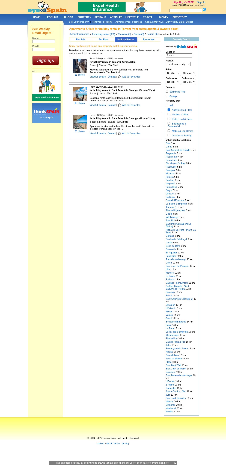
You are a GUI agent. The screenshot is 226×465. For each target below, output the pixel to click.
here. (166, 462)
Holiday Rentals (126, 39)
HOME (36, 17)
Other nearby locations (178, 140)
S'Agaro (170, 384)
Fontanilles (172, 187)
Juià (168, 394)
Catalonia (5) (124, 34)
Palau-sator (172, 156)
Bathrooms (188, 78)
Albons (170, 352)
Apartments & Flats (181, 110)
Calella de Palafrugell (177, 239)
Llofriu (169, 146)
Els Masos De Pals (176, 163)
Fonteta (170, 177)
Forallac (170, 180)
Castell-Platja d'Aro (176, 341)
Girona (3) (139, 34)
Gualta (169, 242)
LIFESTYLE (132, 17)
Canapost (171, 170)
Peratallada (172, 160)
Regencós (171, 153)
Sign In (201, 2)
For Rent (103, 39)
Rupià (169, 295)
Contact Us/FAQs (154, 21)
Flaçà (169, 362)
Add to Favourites (131, 76)
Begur (169, 190)
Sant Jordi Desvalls (176, 398)
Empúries (171, 405)
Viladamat (171, 408)
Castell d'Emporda (175, 200)
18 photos (80, 103)
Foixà (169, 325)
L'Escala (170, 381)
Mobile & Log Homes (182, 131)
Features (170, 87)
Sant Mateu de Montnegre (179, 375)
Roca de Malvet (174, 358)
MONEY (163, 17)
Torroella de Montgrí (176, 259)
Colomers (171, 372)
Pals (168, 143)
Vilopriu (170, 401)
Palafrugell (171, 166)
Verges (170, 315)
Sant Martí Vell (174, 365)
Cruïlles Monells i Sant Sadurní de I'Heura (177, 287)
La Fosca (171, 276)
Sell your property (79, 21)
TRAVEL (148, 17)
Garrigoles (171, 388)
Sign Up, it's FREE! (183, 2)
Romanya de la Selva (177, 348)
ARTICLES (116, 17)
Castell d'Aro (172, 355)
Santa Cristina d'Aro (176, 391)
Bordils (170, 411)
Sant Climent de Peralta (178, 150)
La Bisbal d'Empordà (177, 203)
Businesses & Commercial (177, 125)
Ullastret (170, 193)
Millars (169, 311)
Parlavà (170, 279)
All (171, 105)
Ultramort (171, 305)
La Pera (170, 328)
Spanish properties (79, 34)
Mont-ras (171, 173)
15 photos (80, 74)
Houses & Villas (179, 114)
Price (168, 69)
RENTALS (100, 17)
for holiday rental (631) (103, 34)
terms (117, 443)
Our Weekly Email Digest (179, 21)
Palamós (171, 292)
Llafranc (170, 236)
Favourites (148, 39)
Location (170, 52)
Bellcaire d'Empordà (176, 321)
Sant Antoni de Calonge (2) (179, 299)
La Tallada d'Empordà (177, 331)
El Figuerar (172, 252)
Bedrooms (171, 78)
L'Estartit (171, 308)
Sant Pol (170, 220)
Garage (172, 96)
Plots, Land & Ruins (181, 119)
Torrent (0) (152, 34)
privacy (125, 443)
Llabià (169, 213)
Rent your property (102, 21)
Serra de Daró (173, 246)
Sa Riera (170, 197)
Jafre (169, 345)
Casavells (171, 249)
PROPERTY (84, 17)
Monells (170, 272)
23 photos (80, 131)
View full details (98, 76)
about (109, 443)
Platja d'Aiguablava (176, 210)
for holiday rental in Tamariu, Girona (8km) (113, 62)
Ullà (168, 269)
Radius (169, 60)
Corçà (169, 262)
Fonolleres (171, 256)
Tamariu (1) (171, 207)
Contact (112, 76)
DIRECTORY (180, 17)
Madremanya (173, 335)
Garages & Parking (181, 135)
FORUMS (52, 17)
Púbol (169, 318)
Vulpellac (171, 183)
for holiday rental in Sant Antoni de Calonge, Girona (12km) (122, 90)
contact (100, 443)
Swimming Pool (176, 91)
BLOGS (68, 17)
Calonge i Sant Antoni (177, 283)
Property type (173, 100)
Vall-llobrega (172, 217)
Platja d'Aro (172, 338)
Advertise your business (128, 21)
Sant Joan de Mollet (176, 368)
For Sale (80, 39)
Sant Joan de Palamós (178, 266)
